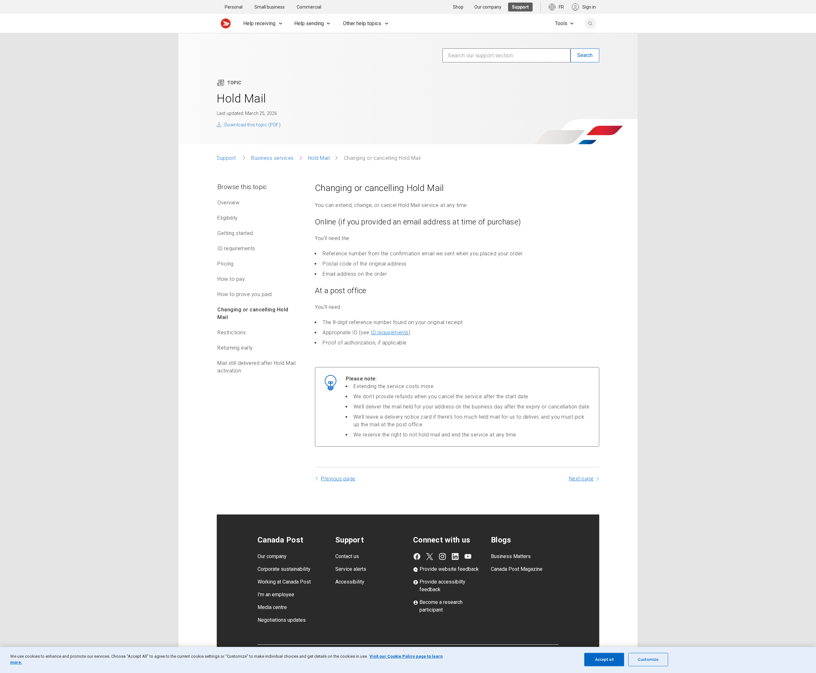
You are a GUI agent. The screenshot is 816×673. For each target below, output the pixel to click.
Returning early (235, 348)
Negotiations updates (282, 620)
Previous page (338, 479)
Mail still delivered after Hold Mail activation (256, 367)
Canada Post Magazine (517, 569)
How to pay (231, 279)
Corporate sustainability (284, 569)
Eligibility (227, 218)
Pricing (225, 264)
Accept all (604, 659)
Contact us (347, 556)
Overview (228, 203)
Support (227, 158)
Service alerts (350, 569)
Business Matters (511, 556)
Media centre (272, 607)
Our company (272, 556)
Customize (648, 659)
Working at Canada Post (284, 582)
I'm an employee (276, 595)
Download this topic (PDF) (252, 124)
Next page (581, 479)
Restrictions (231, 332)
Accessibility (349, 582)
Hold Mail (319, 158)
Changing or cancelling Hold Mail (252, 313)
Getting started (235, 233)
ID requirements (236, 248)
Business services (272, 158)
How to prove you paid (244, 294)
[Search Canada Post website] (590, 23)
